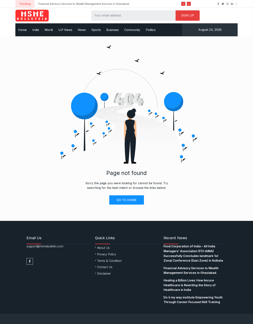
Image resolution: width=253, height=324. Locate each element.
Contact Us (104, 267)
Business (112, 30)
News (82, 30)
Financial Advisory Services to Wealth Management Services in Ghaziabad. (84, 3)
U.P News (65, 30)
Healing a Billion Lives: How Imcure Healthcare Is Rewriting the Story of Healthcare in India (190, 285)
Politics (151, 30)
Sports (96, 30)
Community (132, 30)
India (35, 30)
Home (22, 30)
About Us (103, 248)
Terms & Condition (109, 261)
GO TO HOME (127, 200)
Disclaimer (104, 273)
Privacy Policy (106, 254)
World (48, 30)
